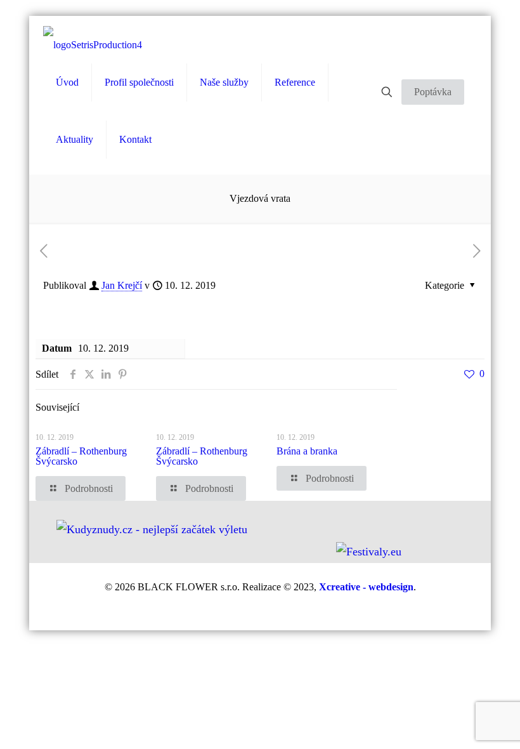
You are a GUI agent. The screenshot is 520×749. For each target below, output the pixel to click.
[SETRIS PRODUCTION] (92, 45)
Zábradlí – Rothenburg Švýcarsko (81, 456)
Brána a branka (306, 451)
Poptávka (433, 91)
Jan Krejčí (121, 285)
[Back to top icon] (467, 731)
